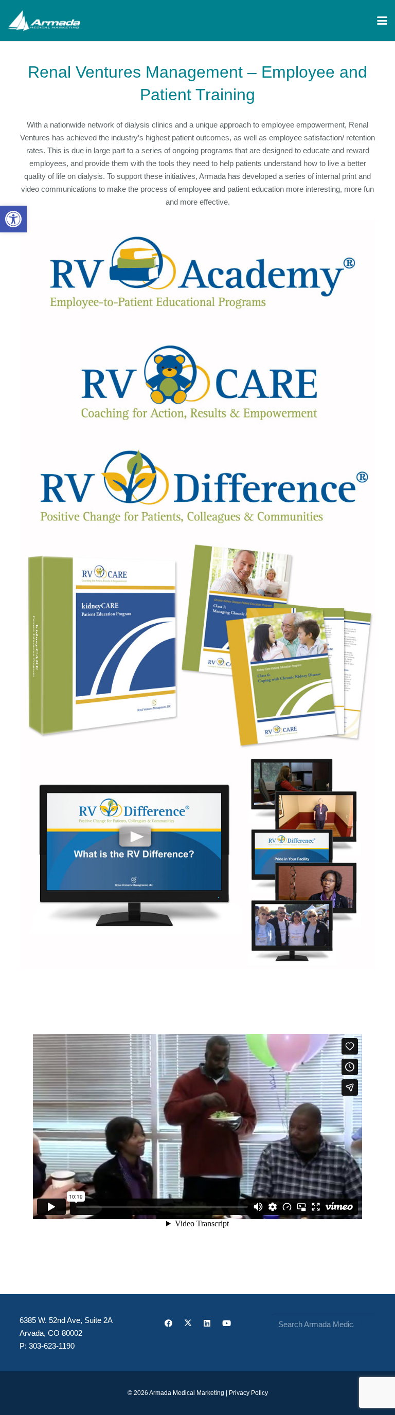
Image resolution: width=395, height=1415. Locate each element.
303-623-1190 (52, 1345)
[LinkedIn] (207, 1323)
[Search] (364, 1324)
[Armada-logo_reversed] (44, 20)
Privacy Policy (248, 1392)
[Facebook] (168, 1323)
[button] (13, 219)
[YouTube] (226, 1323)
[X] (188, 1323)
